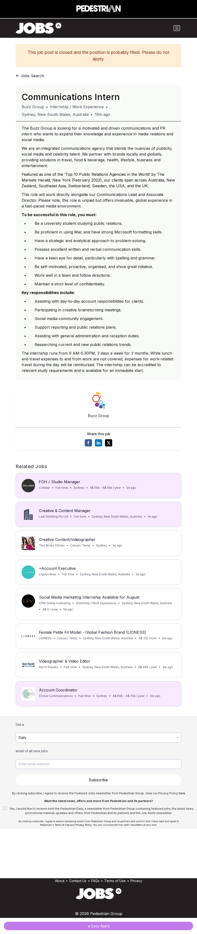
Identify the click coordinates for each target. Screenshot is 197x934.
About (59, 881)
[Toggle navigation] (176, 28)
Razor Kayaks (48, 667)
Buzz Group (33, 106)
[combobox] (98, 738)
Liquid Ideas (47, 574)
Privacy (136, 881)
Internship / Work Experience (77, 106)
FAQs (95, 881)
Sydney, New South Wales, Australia (55, 114)
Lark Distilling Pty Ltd (53, 516)
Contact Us (77, 881)
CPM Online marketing (54, 603)
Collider (44, 487)
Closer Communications (56, 696)
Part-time (70, 667)
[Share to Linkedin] (98, 442)
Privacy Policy (83, 824)
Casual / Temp (80, 545)
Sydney (79, 487)
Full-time (61, 487)
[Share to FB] (88, 442)
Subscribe (98, 779)
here (182, 793)
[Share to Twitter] (108, 442)
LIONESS (45, 638)
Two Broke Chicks (52, 545)
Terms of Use (62, 824)
